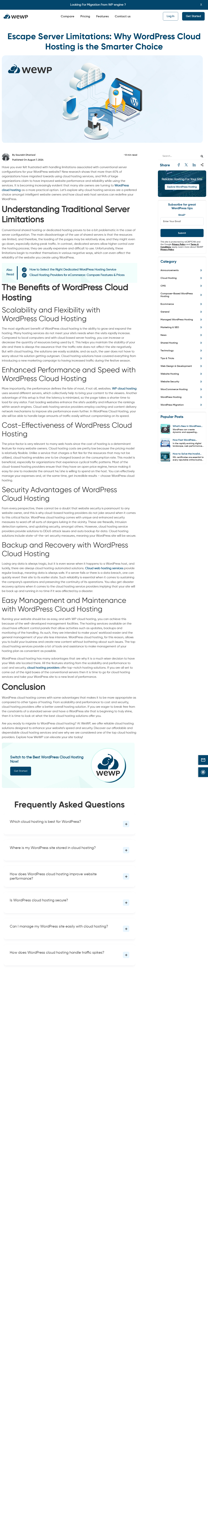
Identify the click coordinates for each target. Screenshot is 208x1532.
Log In (170, 16)
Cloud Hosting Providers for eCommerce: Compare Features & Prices (77, 275)
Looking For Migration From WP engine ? (98, 4)
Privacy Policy (178, 244)
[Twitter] (186, 165)
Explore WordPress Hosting (182, 187)
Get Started (193, 16)
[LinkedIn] (194, 165)
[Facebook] (178, 165)
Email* (181, 215)
